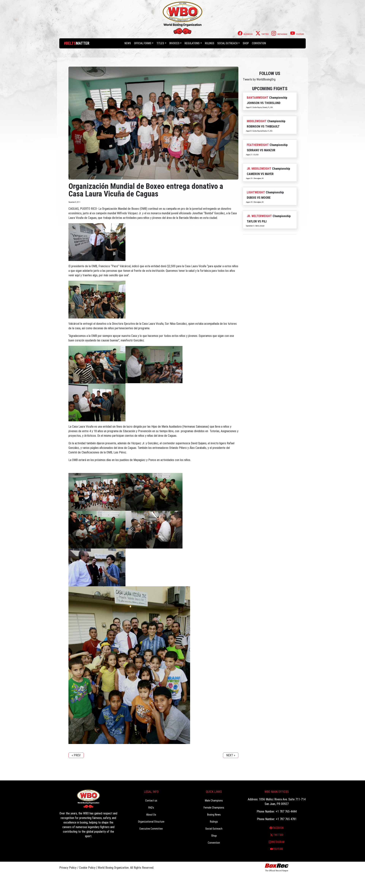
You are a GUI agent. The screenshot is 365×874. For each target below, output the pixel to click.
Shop (246, 43)
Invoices (174, 43)
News (128, 43)
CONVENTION (259, 43)
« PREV (76, 755)
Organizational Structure (151, 821)
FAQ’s (151, 807)
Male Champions (214, 800)
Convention (214, 842)
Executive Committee (151, 828)
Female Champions (214, 807)
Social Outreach (227, 43)
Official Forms (142, 43)
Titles (160, 43)
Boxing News (214, 814)
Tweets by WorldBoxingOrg (259, 79)
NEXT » (230, 755)
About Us (151, 814)
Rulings (209, 43)
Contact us (151, 800)
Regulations (192, 43)
